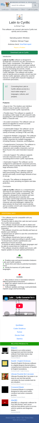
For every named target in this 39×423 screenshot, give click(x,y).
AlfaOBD (14, 400)
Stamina (19, 339)
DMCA (18, 417)
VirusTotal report (25, 44)
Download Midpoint (15, 357)
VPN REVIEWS (32, 2)
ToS (22, 417)
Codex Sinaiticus (20, 328)
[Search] (35, 5)
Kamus (19, 332)
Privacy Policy (29, 417)
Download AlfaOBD (15, 412)
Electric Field (19, 335)
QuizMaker (19, 325)
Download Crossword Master (18, 397)
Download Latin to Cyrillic (19, 52)
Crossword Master (17, 387)
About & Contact (10, 417)
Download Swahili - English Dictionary (20, 371)
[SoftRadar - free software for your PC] (5, 4)
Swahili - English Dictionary (21, 361)
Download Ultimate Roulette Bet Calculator (21, 384)
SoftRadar (5, 9)
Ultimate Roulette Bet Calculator (22, 374)
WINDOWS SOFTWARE (18, 2)
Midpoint (14, 348)
